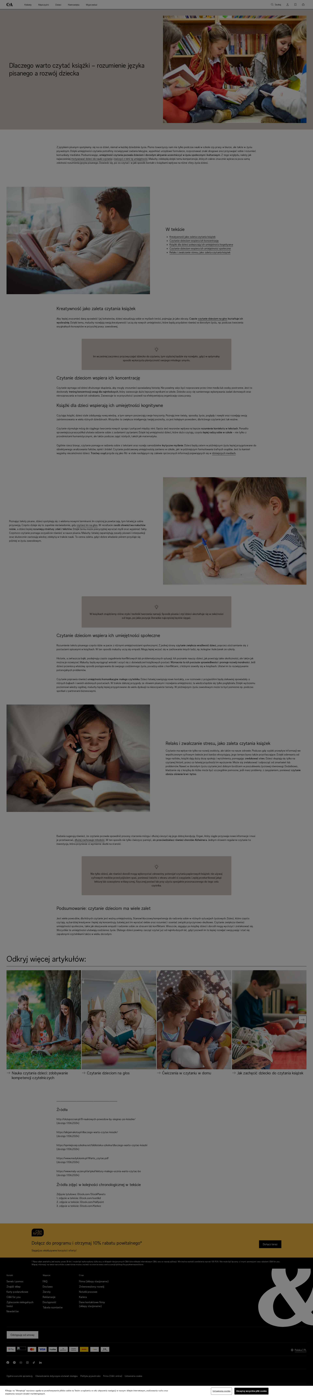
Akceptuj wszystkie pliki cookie (251, 1391)
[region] (156, 1391)
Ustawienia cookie (222, 1391)
